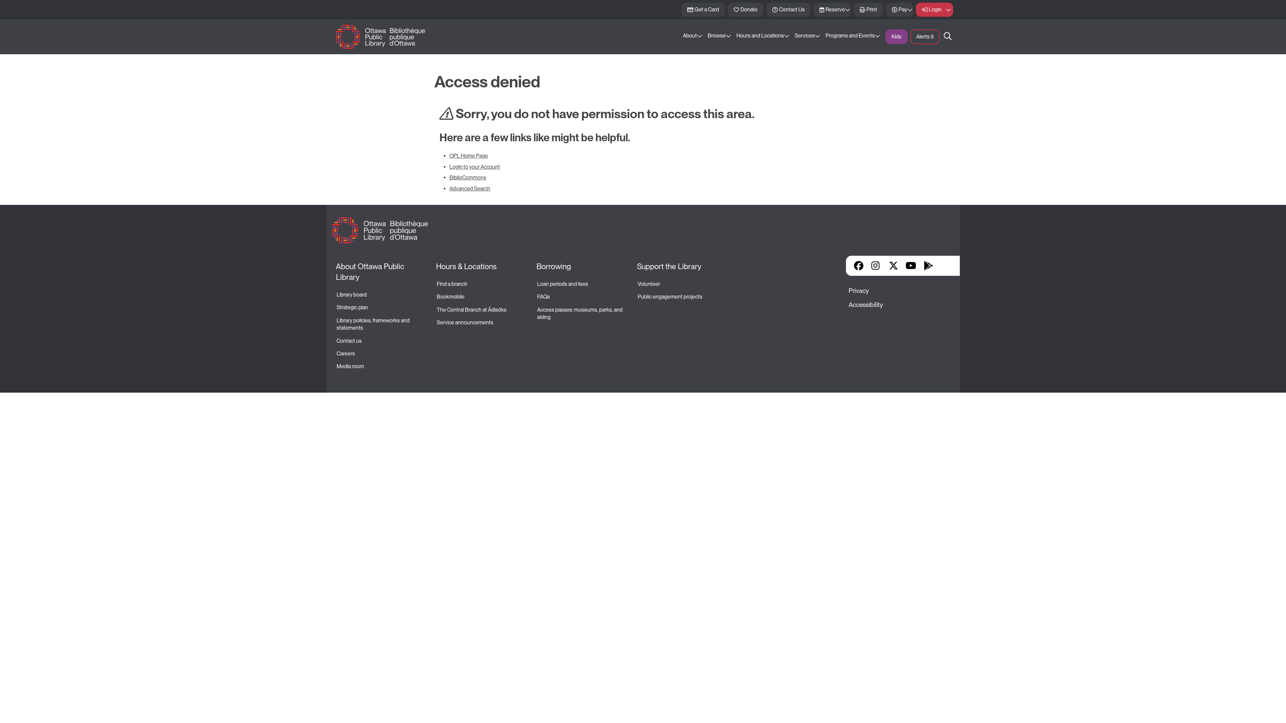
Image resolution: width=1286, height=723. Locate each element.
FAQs (543, 297)
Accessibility (866, 305)
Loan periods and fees (563, 284)
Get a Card (707, 9)
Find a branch (452, 284)
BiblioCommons (467, 177)
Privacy (859, 291)
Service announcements (465, 322)
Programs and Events (850, 35)
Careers (346, 353)
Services (805, 35)
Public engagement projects (670, 297)
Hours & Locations (466, 266)
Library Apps (945, 265)
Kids (896, 36)
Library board (352, 295)
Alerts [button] (925, 36)
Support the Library (669, 266)
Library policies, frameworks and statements (374, 324)
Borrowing (554, 266)
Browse (717, 35)
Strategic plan (353, 307)
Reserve (835, 9)
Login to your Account (474, 167)
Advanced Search (469, 188)
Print (871, 9)
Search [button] (948, 37)
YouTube (911, 265)
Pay (903, 9)
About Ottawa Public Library (371, 272)
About (690, 35)
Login (935, 9)
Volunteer (649, 284)
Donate (749, 9)
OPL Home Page (468, 156)
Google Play (928, 265)
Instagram (876, 265)
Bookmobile (451, 297)
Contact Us (792, 9)
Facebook (858, 265)
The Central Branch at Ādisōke (472, 310)
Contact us (349, 341)
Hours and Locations (760, 35)
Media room (350, 366)
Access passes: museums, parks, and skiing (580, 313)
